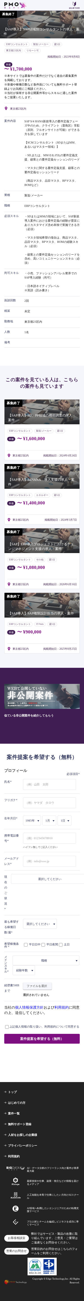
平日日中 (34, 944)
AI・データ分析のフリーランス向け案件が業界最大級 (53, 1169)
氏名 (7, 781)
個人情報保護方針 (29, 1007)
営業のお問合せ (16, 1251)
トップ (12, 1092)
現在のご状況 (5, 890)
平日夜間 (52, 944)
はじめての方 (17, 1102)
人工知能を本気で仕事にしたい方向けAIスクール (53, 1196)
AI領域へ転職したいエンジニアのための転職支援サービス (53, 1209)
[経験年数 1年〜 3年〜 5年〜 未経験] (24, 970)
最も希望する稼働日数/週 (11, 927)
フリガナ (10, 800)
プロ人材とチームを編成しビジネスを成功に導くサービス (53, 1223)
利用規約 (61, 1007)
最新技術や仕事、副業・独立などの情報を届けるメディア (53, 1182)
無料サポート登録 (19, 1124)
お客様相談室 (16, 1238)
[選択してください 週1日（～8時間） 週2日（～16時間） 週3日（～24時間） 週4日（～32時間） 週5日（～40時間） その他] (40, 924)
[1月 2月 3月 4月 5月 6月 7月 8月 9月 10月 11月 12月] (49, 820)
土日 (66, 944)
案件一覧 (14, 1113)
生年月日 (10, 818)
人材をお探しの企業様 (22, 1135)
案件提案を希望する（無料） (42, 1039)
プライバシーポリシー (22, 1145)
